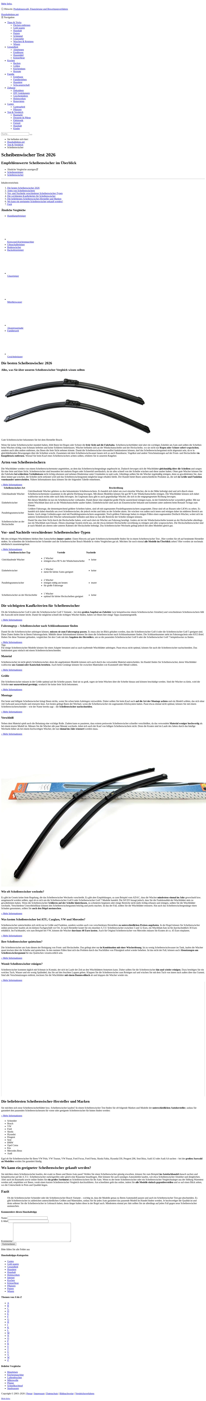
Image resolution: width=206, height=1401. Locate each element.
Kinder (16, 128)
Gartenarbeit (19, 106)
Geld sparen (19, 28)
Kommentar (7, 1241)
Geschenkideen (20, 96)
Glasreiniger (13, 276)
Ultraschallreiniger (16, 244)
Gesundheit (12, 47)
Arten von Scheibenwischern (21, 190)
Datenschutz (52, 1393)
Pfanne (10, 1383)
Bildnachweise (67, 1393)
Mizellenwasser (14, 302)
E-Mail (4, 1221)
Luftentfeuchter (14, 1377)
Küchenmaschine (15, 1374)
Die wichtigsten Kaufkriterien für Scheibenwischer (31, 196)
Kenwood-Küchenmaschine (20, 242)
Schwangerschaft (21, 85)
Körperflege (19, 58)
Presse (29, 1393)
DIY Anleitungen (21, 93)
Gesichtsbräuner (15, 356)
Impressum (39, 1393)
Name (4, 1218)
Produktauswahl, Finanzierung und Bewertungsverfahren (40, 9)
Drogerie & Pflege (22, 117)
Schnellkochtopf (15, 1385)
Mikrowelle (12, 1380)
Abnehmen (18, 49)
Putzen (16, 33)
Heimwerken (19, 98)
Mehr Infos (6, 3)
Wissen (16, 44)
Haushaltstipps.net (16, 142)
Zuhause (11, 87)
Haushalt (17, 30)
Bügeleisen (12, 1372)
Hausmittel (18, 55)
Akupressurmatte (15, 328)
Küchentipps (19, 68)
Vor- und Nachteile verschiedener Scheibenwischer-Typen (35, 193)
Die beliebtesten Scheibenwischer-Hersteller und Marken (34, 198)
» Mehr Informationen (11, 484)
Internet (10, 1277)
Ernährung (18, 52)
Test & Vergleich (15, 112)
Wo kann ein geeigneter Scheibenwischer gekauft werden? (35, 201)
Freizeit (16, 123)
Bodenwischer (14, 247)
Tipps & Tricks (14, 22)
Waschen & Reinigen (23, 41)
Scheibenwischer (15, 175)
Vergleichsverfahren (84, 1393)
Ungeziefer (18, 38)
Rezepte (17, 71)
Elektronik (18, 120)
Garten (10, 104)
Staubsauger (13, 1388)
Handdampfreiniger (16, 216)
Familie (10, 74)
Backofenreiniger (15, 250)
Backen (17, 63)
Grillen (16, 66)
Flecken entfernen (21, 25)
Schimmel (18, 36)
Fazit (9, 204)
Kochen (11, 60)
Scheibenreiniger (15, 172)
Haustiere (17, 82)
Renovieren (18, 101)
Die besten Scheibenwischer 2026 (23, 188)
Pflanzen (17, 109)
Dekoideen (18, 90)
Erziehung (18, 77)
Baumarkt (18, 115)
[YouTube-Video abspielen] (103, 1039)
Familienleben (20, 79)
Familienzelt (13, 330)
